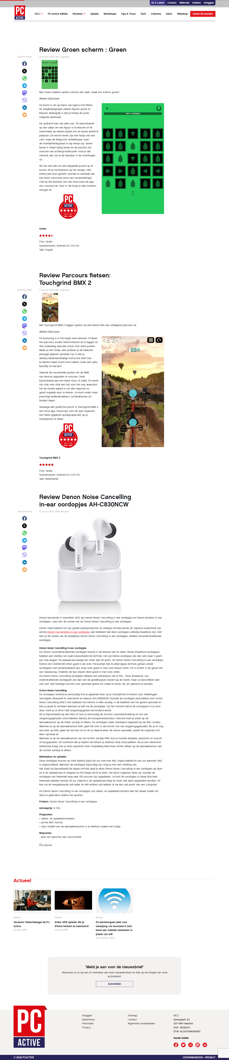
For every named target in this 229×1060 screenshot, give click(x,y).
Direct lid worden (203, 13)
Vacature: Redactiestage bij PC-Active (32, 924)
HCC (37, 13)
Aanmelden (114, 983)
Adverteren (88, 1019)
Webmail (184, 2)
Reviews (77, 13)
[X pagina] (183, 1045)
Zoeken (196, 2)
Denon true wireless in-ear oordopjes (68, 632)
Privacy (86, 1027)
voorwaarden (193, 1057)
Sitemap (132, 1015)
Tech (143, 13)
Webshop (182, 13)
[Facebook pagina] (176, 1045)
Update (94, 13)
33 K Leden (157, 2)
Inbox (169, 13)
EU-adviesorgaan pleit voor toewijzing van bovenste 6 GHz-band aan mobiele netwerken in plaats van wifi (114, 928)
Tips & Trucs (128, 13)
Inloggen (209, 2)
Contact (171, 2)
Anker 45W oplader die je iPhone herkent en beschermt (72, 924)
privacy (210, 1057)
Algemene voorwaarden (141, 1023)
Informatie (88, 1023)
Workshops (110, 13)
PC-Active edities (58, 13)
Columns (156, 13)
